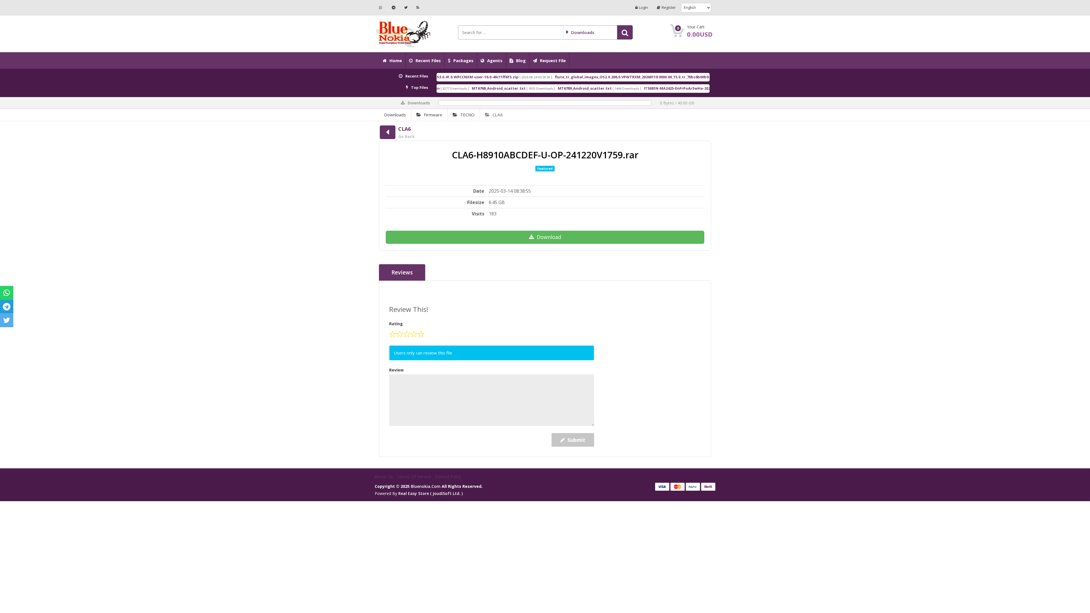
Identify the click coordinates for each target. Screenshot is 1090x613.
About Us (384, 476)
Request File (553, 60)
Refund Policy (448, 476)
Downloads (395, 114)
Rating (396, 323)
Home (395, 60)
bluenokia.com (426, 486)
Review (396, 370)
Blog (521, 60)
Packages (463, 60)
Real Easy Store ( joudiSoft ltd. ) (430, 493)
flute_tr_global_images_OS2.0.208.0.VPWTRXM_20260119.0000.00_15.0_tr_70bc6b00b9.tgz (601, 76)
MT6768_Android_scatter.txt (465, 88)
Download (549, 237)
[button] (625, 32)
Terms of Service (414, 476)
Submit (576, 439)
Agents (494, 60)
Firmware (433, 114)
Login (643, 7)
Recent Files (428, 60)
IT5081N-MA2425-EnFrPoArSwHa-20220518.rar (651, 88)
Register (669, 7)
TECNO (467, 114)
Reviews (402, 272)
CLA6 (497, 114)
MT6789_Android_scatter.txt (551, 88)
